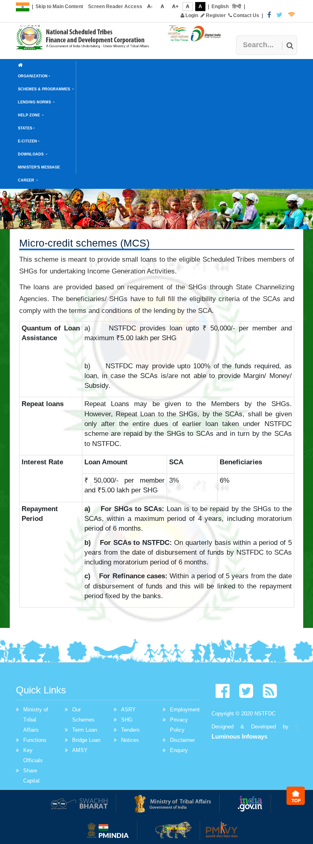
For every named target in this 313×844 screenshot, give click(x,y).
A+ (175, 6)
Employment (185, 709)
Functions (34, 740)
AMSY (80, 750)
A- (149, 6)
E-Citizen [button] (27, 141)
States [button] (25, 128)
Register (215, 15)
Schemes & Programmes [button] (44, 89)
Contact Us (245, 15)
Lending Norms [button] (35, 102)
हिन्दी (236, 6)
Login (191, 15)
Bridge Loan (86, 740)
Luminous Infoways (239, 736)
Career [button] (26, 180)
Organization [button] (33, 76)
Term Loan (84, 730)
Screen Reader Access (115, 6)
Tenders (130, 730)
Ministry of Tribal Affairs (35, 719)
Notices (130, 740)
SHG (126, 720)
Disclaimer (182, 740)
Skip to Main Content (59, 6)
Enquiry (179, 750)
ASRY (128, 709)
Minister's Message (39, 167)
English (220, 6)
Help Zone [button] (29, 115)
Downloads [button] (31, 154)
